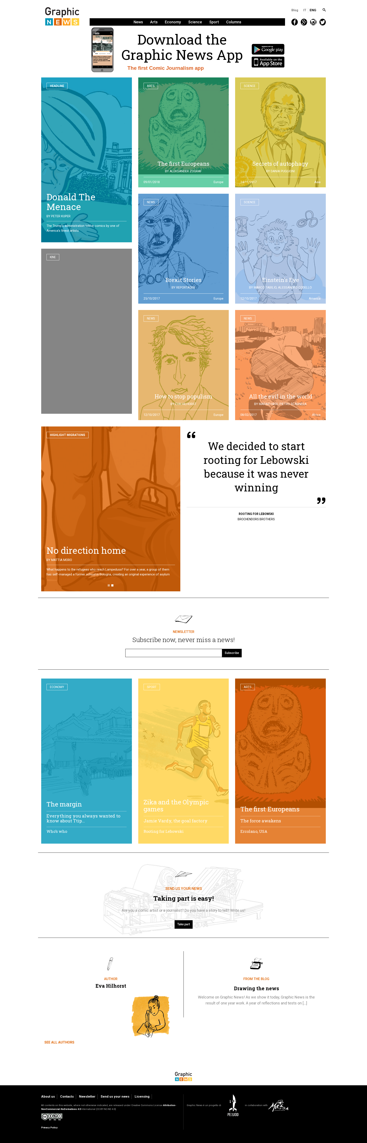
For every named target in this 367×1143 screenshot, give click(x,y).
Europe (218, 182)
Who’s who (57, 831)
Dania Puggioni (283, 171)
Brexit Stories (183, 279)
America (314, 298)
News (138, 22)
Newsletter (87, 1096)
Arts (154, 22)
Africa (316, 415)
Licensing (142, 1096)
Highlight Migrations (67, 435)
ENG (313, 10)
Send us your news (115, 1096)
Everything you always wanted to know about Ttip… (83, 818)
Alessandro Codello (295, 287)
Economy (173, 22)
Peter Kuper (61, 216)
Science (195, 22)
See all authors (59, 1042)
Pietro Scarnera (293, 404)
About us (48, 1096)
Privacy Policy (49, 1127)
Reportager (185, 287)
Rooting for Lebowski (164, 831)
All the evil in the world (280, 396)
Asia (317, 182)
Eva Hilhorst (185, 404)
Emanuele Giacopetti (68, 560)
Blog (294, 10)
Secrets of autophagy (280, 163)
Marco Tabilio (265, 287)
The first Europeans (183, 163)
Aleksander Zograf (186, 171)
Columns (233, 22)
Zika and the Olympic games (176, 805)
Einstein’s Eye (280, 279)
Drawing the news (256, 988)
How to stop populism (183, 396)
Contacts (67, 1096)
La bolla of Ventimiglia (94, 550)
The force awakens (260, 821)
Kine (53, 257)
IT (304, 10)
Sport (214, 22)
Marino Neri (268, 404)
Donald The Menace (71, 201)
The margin (64, 804)
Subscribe (232, 653)
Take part (183, 924)
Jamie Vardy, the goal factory (175, 821)
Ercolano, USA (253, 831)
